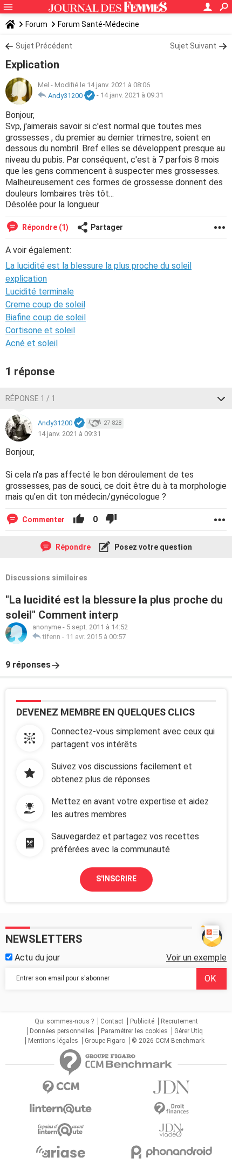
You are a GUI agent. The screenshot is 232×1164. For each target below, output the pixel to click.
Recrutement (179, 1021)
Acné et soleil (31, 343)
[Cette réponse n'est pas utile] (111, 519)
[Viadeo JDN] (171, 1130)
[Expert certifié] (89, 96)
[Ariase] (60, 1152)
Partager (107, 227)
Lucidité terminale (39, 291)
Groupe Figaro (105, 1040)
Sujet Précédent (44, 45)
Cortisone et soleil (40, 330)
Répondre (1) (45, 227)
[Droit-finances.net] (171, 1109)
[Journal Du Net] (171, 1087)
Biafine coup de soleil (45, 317)
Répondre (72, 547)
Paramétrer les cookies (134, 1031)
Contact (112, 1021)
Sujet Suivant (193, 45)
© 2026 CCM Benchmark (168, 1040)
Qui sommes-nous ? (64, 1021)
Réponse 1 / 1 (30, 398)
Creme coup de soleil (45, 304)
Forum (36, 24)
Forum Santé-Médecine (98, 24)
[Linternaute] (60, 1109)
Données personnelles (62, 1031)
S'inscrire (116, 878)
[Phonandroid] (171, 1152)
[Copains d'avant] (60, 1130)
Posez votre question (152, 547)
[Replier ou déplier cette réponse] (221, 398)
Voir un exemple (196, 957)
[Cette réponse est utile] (79, 519)
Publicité (142, 1021)
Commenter (43, 519)
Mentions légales (53, 1040)
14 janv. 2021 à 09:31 (131, 96)
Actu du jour (36, 957)
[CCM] (60, 1087)
